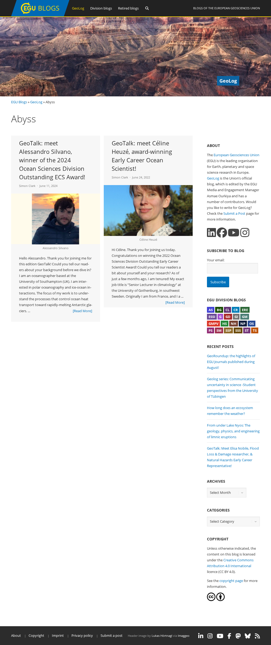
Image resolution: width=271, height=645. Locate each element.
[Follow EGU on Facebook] (229, 636)
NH (233, 323)
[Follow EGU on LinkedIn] (200, 636)
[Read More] (82, 310)
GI (236, 316)
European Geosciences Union (237, 8)
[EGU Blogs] (40, 15)
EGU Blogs (19, 102)
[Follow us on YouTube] (234, 232)
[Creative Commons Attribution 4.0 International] (211, 599)
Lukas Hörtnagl (162, 636)
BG (219, 309)
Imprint (58, 635)
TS (255, 330)
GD (228, 316)
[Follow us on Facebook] (222, 232)
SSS (238, 330)
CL (227, 309)
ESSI (212, 316)
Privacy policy (82, 635)
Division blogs (101, 8)
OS (251, 323)
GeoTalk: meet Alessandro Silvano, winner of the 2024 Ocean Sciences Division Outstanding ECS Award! (52, 160)
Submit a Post (234, 213)
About (16, 635)
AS (211, 309)
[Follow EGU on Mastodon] (238, 636)
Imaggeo (183, 636)
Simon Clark (27, 186)
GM (244, 316)
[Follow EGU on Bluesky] (248, 636)
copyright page (231, 580)
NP (242, 323)
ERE (245, 309)
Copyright (36, 635)
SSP (228, 330)
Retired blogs (128, 8)
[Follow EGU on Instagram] (210, 636)
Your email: (215, 260)
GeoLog (78, 8)
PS (211, 330)
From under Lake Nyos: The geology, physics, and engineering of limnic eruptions (233, 431)
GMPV (213, 323)
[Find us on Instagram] (244, 232)
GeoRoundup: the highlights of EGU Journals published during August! (231, 361)
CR (235, 309)
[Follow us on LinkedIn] (211, 232)
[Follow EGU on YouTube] (220, 636)
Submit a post (112, 635)
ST (247, 330)
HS (224, 323)
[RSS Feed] (257, 636)
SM (219, 330)
